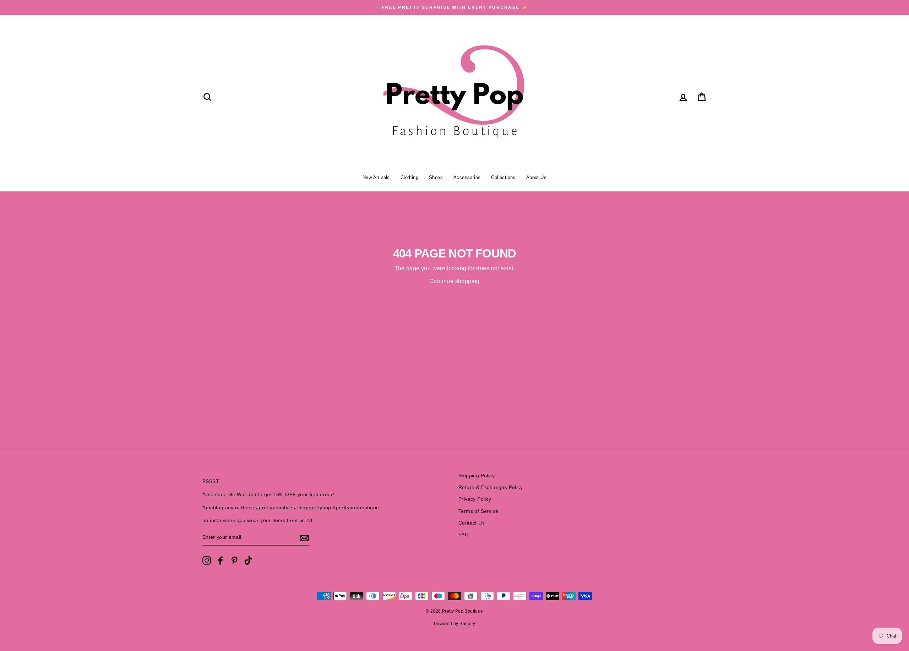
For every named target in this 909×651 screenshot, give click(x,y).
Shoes (436, 177)
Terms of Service (478, 511)
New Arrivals (376, 177)
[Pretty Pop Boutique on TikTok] (248, 560)
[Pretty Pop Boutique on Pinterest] (234, 560)
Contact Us (471, 523)
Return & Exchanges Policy (490, 487)
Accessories (466, 177)
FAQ (463, 534)
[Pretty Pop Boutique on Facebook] (220, 560)
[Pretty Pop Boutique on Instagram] (206, 560)
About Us (536, 177)
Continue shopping (454, 281)
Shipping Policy (476, 475)
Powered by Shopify (454, 623)
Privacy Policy (474, 499)
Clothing (409, 177)
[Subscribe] (304, 537)
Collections (503, 177)
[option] (454, 7)
